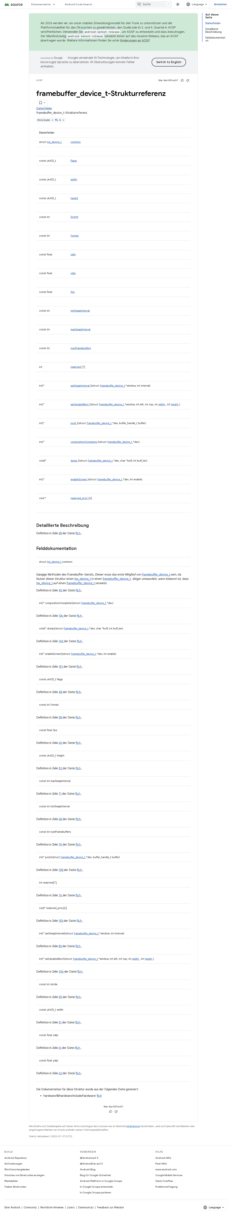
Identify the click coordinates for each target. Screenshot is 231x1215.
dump (74, 460)
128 (61, 870)
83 (60, 946)
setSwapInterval (80, 385)
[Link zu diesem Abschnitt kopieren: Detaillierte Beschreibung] (93, 526)
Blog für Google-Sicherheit (95, 1175)
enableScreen (79, 479)
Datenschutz (86, 1207)
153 (61, 921)
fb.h (59, 120)
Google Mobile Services (168, 1175)
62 (61, 1073)
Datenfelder (44, 108)
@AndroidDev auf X (91, 1163)
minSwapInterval (80, 310)
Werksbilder (11, 1181)
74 (61, 844)
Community (30, 1207)
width (74, 179)
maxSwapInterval (80, 329)
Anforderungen (13, 1163)
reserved (76, 367)
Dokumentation (41, 4)
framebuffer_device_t (113, 385)
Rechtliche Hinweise (52, 1207)
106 (61, 971)
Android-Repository (15, 1157)
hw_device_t (54, 142)
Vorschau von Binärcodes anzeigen (24, 1175)
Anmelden (220, 4)
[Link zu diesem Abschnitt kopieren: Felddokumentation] (81, 549)
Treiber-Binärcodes (15, 1186)
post (74, 423)
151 (61, 667)
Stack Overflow (164, 1181)
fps (73, 292)
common (76, 142)
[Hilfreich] (182, 80)
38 (60, 533)
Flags (74, 160)
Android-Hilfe (163, 1157)
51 (60, 1022)
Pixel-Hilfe (161, 1163)
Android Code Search (78, 4)
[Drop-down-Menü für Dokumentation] (55, 4)
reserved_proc (79, 498)
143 (61, 641)
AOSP (39, 80)
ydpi (73, 273)
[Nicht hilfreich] (187, 80)
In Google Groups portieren (95, 1192)
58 (61, 717)
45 (61, 590)
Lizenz (71, 1207)
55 (61, 997)
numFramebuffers (81, 348)
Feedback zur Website (110, 1207)
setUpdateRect (80, 404)
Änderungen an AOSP (134, 40)
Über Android (12, 1207)
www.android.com (166, 1169)
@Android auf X (89, 1157)
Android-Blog (87, 1169)
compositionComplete (84, 442)
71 (60, 794)
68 (61, 819)
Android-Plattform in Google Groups (101, 1181)
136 (61, 616)
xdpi (73, 254)
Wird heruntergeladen (17, 1169)
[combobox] (154, 4)
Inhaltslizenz (133, 1126)
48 (61, 692)
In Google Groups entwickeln (96, 1186)
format (75, 235)
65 (61, 743)
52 (61, 768)
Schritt (74, 217)
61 (60, 1048)
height (74, 198)
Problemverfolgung (166, 1186)
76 (61, 895)
